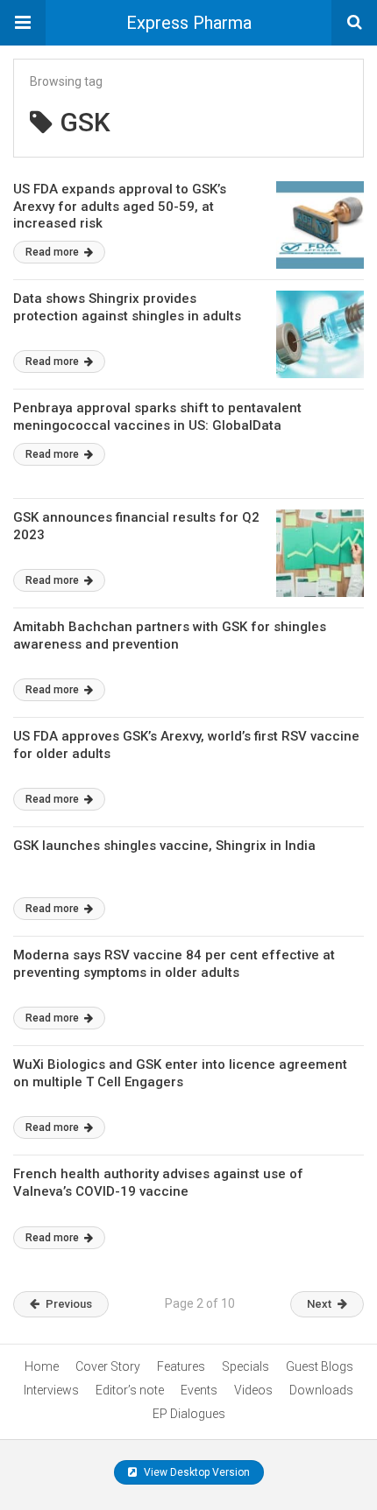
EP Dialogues (189, 1414)
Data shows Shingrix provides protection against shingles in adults (127, 307)
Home (42, 1366)
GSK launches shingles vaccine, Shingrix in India (164, 845)
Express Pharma (189, 22)
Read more (53, 252)
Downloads (321, 1390)
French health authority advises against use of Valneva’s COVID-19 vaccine (158, 1182)
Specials (245, 1366)
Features (181, 1366)
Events (199, 1390)
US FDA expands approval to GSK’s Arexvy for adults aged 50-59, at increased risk (119, 206)
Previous (69, 1303)
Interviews (51, 1390)
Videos (253, 1390)
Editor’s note (130, 1390)
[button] (23, 23)
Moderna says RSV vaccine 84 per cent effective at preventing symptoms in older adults (174, 963)
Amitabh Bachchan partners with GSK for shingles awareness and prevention (169, 635)
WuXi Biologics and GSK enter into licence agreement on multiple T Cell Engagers (180, 1073)
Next (319, 1303)
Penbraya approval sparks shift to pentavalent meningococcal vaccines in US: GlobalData (157, 416)
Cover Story (107, 1366)
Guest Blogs (319, 1366)
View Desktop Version (195, 1472)
